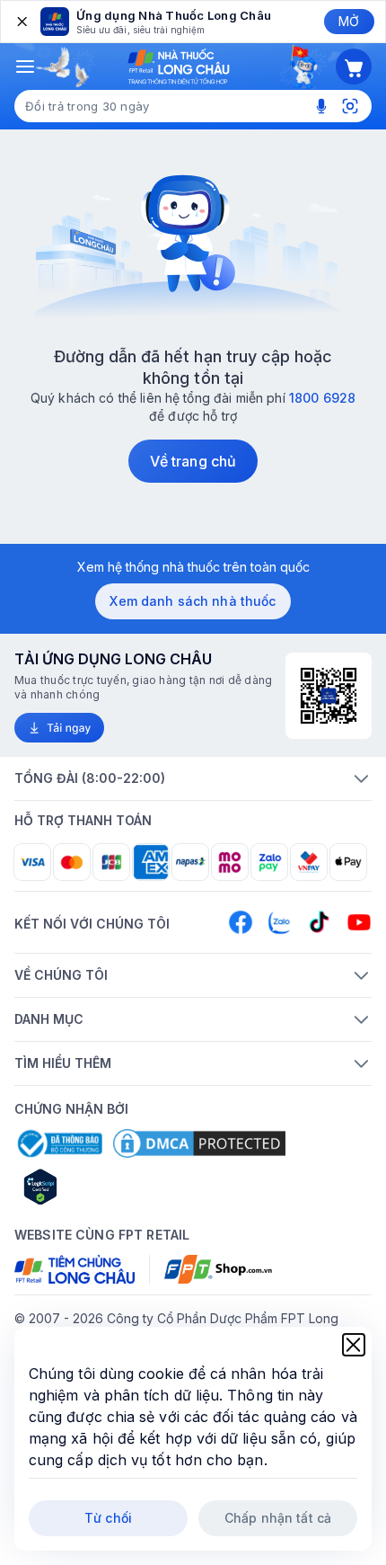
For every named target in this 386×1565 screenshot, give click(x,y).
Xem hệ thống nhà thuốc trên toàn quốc (193, 566)
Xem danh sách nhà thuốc (193, 601)
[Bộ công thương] (58, 1143)
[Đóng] (20, 22)
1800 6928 (322, 397)
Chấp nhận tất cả (277, 1517)
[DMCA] (199, 1143)
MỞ (348, 21)
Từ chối (108, 1517)
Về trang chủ (193, 461)
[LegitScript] (104, 1187)
